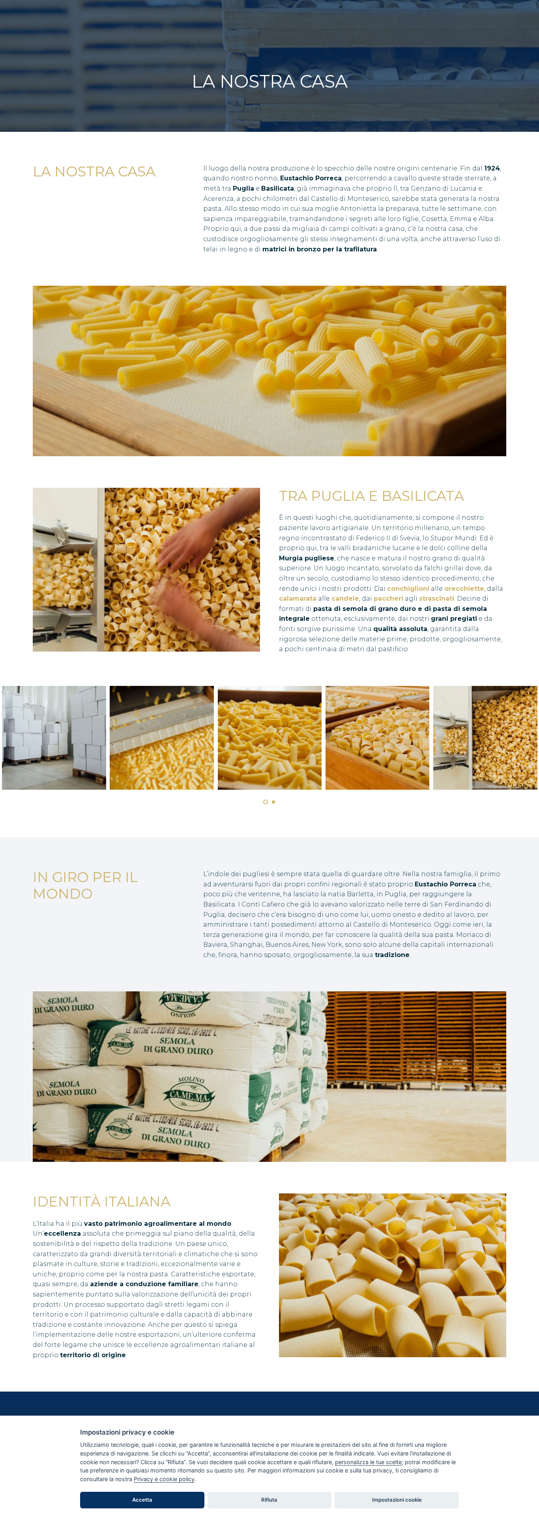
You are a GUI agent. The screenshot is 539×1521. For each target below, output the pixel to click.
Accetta (142, 1500)
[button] (266, 802)
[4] (485, 738)
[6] (270, 738)
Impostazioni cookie (397, 1500)
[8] (54, 738)
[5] (378, 738)
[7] (162, 738)
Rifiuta (269, 1500)
